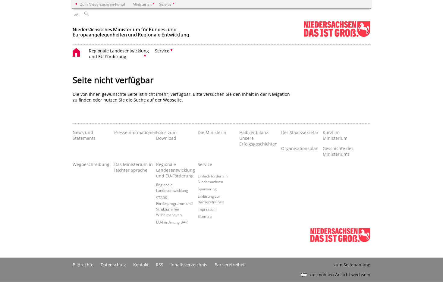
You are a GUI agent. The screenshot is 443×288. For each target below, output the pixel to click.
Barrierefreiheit (230, 265)
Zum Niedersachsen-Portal (102, 4)
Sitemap (205, 216)
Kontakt (141, 265)
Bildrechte (83, 265)
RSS (159, 265)
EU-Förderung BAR (171, 222)
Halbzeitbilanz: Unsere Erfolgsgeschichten (258, 138)
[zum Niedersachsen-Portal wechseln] (336, 36)
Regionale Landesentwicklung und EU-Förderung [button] (119, 53)
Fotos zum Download (166, 135)
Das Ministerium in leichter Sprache (133, 167)
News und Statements (84, 135)
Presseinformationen (133, 132)
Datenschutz (113, 265)
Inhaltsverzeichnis (189, 265)
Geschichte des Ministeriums (338, 151)
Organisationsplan (300, 148)
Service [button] (162, 51)
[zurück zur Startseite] (131, 30)
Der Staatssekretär (300, 132)
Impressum (207, 209)
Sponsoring (207, 188)
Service (205, 164)
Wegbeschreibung (91, 164)
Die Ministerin (212, 132)
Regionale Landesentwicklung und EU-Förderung (175, 170)
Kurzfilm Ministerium (335, 135)
